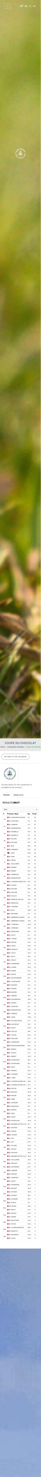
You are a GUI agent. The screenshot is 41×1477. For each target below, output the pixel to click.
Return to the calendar (15, 757)
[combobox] (20, 809)
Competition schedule (15, 747)
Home (2, 747)
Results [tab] (6, 795)
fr (30, 6)
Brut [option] (5, 809)
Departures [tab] (18, 795)
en (34, 6)
